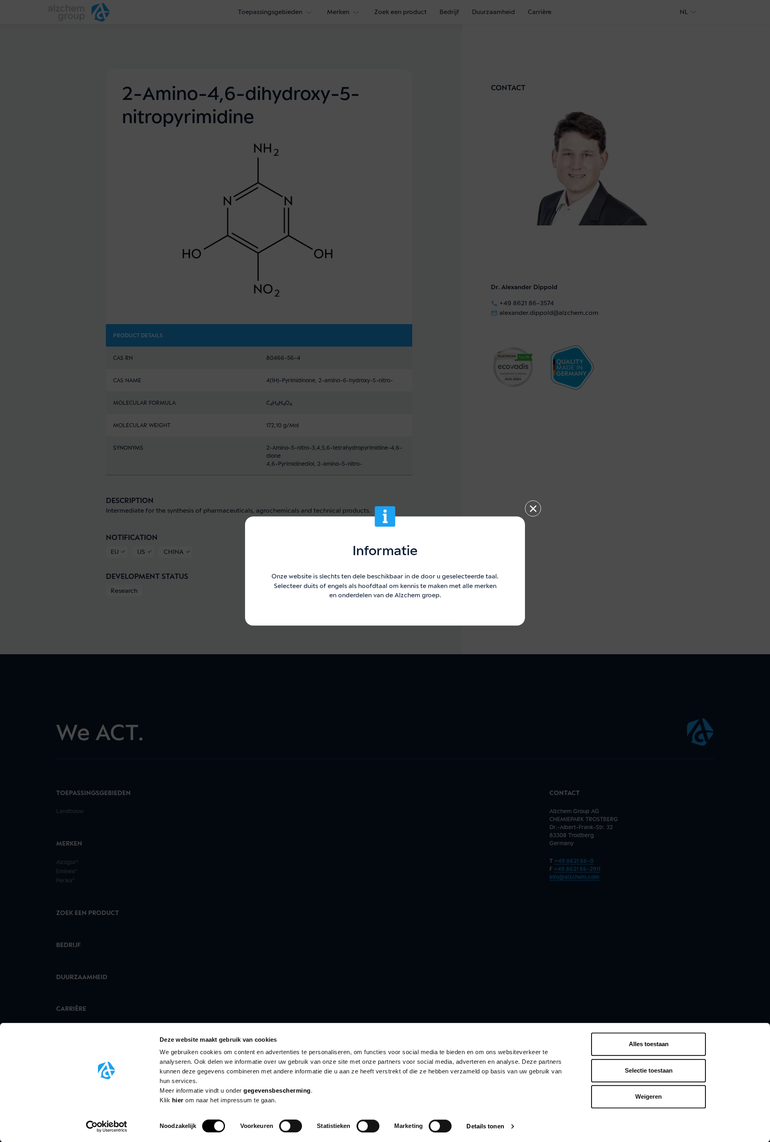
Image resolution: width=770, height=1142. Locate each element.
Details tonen (485, 1126)
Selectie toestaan (649, 1070)
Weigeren (648, 1096)
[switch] (290, 1126)
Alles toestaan (649, 1044)
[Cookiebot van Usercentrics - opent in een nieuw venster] (106, 1126)
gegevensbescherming (277, 1090)
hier (179, 1100)
